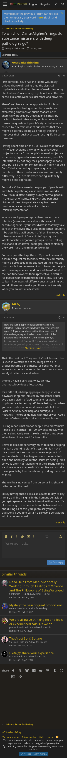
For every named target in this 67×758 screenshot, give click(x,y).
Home (50, 737)
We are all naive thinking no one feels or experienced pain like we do (36, 621)
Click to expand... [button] (34, 348)
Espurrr (13, 656)
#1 (64, 75)
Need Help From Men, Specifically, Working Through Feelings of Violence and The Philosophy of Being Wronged (36, 586)
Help (41, 737)
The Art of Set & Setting (25, 638)
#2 (64, 317)
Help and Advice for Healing (35, 593)
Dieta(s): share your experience (31, 653)
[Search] (62, 4)
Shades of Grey (13, 732)
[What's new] (55, 4)
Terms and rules (11, 737)
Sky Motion (14, 593)
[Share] (59, 76)
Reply (62, 295)
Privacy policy (29, 737)
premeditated (16, 627)
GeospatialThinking (15, 48)
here (40, 17)
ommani (13, 608)
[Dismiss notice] (61, 14)
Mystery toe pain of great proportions (35, 605)
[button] (6, 536)
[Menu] (5, 4)
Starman (13, 642)
